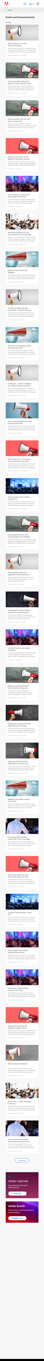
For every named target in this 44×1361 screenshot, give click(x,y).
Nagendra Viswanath (13, 773)
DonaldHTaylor (12, 131)
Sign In (31, 3)
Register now (17, 1218)
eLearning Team (12, 282)
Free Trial (17, 1193)
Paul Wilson (11, 169)
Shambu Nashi (12, 584)
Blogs (8, 22)
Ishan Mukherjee (12, 1113)
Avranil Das (11, 1151)
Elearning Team (12, 811)
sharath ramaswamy (13, 55)
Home (10, 10)
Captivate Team (12, 962)
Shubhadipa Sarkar (13, 698)
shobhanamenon (12, 357)
